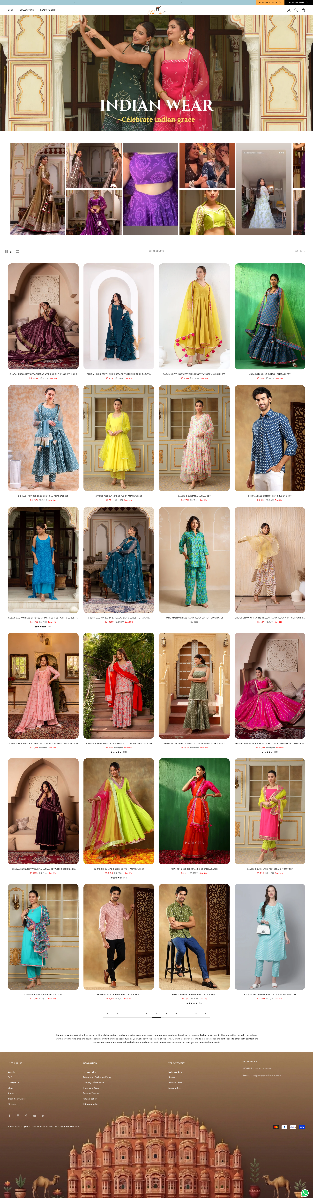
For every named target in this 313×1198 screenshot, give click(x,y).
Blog (10, 1088)
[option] (37, 189)
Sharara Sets (174, 1088)
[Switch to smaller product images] (11, 251)
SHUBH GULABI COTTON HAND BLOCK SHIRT (119, 995)
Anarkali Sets (175, 1083)
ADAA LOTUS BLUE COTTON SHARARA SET (270, 374)
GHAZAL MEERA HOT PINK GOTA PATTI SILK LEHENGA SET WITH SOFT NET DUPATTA (269, 744)
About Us (12, 1093)
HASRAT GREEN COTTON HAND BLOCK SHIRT (194, 995)
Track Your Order (16, 1099)
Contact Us (13, 1083)
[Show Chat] (305, 1193)
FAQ (10, 1077)
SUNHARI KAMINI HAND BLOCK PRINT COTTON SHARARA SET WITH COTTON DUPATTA (119, 744)
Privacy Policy (90, 1072)
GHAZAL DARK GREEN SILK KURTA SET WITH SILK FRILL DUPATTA (119, 374)
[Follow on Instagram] (18, 1115)
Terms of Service (91, 1093)
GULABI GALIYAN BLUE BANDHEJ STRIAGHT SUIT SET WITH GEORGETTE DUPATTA (43, 618)
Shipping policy (90, 1104)
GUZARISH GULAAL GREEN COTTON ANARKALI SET (119, 869)
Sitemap (12, 1104)
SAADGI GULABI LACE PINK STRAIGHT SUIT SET (270, 869)
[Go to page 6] (107, 1013)
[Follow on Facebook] (9, 1115)
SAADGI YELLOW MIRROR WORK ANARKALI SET (119, 496)
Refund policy (90, 1099)
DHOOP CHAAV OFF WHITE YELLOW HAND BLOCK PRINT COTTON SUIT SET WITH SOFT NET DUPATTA (270, 618)
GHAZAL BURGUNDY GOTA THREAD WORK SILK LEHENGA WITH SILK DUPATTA (43, 374)
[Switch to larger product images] (6, 251)
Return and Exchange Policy (97, 1077)
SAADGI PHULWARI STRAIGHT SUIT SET (43, 995)
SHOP (10, 10)
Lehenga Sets (175, 1072)
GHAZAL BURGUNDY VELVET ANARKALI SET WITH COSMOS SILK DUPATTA (43, 869)
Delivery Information (93, 1083)
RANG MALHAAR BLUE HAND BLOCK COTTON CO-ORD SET (194, 618)
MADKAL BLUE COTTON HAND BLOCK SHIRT (269, 496)
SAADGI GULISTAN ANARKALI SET (194, 496)
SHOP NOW (135, 2)
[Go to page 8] (205, 1013)
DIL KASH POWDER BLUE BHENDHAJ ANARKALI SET (43, 496)
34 (196, 1014)
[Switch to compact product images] (17, 251)
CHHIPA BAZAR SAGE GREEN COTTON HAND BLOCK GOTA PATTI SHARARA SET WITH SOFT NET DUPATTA (194, 744)
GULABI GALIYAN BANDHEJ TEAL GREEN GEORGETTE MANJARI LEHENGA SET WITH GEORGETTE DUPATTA (118, 618)
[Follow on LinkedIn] (43, 1115)
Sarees (171, 1077)
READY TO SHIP (47, 10)
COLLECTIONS (27, 10)
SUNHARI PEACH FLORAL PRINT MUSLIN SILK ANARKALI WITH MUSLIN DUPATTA (43, 744)
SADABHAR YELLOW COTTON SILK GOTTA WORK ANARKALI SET (194, 374)
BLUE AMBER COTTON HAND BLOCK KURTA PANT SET (270, 995)
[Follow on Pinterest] (26, 1115)
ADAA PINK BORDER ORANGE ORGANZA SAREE (194, 869)
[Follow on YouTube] (35, 1115)
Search (11, 1072)
